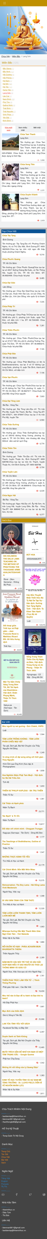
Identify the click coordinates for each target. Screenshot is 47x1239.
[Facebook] (16, 1194)
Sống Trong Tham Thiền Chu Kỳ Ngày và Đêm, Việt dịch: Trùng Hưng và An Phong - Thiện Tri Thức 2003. (35, 663)
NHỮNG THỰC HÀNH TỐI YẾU (16, 856)
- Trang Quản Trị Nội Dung (12, 1135)
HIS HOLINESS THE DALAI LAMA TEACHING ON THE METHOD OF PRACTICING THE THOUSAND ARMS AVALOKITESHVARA (11, 565)
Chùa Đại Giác (8, 282)
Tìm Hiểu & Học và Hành (13, 860)
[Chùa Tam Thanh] (11, 142)
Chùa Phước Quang (11, 259)
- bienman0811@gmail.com (13, 1119)
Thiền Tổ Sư (8, 794)
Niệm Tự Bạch (9, 807)
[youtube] (3, 1194)
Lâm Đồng (7, 286)
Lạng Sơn (24, 137)
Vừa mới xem (8, 128)
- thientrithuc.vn (8, 1209)
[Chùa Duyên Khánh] (11, 202)
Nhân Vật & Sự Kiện (11, 937)
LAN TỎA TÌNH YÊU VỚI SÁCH (16, 1023)
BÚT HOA (30, 554)
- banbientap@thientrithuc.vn (13, 1116)
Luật (29, 620)
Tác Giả (4, 1154)
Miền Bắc (16, 56)
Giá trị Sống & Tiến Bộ (12, 1015)
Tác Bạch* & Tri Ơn (11, 816)
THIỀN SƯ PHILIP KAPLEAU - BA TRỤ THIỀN (22, 790)
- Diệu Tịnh (6, 1212)
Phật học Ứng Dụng (11, 1058)
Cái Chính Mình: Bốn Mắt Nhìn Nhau (18, 869)
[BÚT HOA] (35, 537)
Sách (3, 1162)
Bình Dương (8, 239)
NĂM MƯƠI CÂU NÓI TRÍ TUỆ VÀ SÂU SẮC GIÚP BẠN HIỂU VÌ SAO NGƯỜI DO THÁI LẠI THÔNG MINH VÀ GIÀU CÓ (22, 965)
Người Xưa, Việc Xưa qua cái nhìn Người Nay (22, 971)
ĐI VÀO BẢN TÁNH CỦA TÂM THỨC (18, 900)
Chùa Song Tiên (27, 164)
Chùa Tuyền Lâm (9, 471)
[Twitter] (30, 1194)
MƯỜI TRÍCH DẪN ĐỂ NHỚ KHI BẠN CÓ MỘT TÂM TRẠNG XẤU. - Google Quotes (22, 1053)
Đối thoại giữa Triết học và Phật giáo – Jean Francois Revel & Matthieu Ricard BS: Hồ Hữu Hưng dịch (11, 633)
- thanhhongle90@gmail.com (13, 1121)
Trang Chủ (5, 1151)
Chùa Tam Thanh (27, 134)
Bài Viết (4, 1159)
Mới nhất (37, 127)
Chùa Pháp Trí (8, 306)
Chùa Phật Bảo (9, 353)
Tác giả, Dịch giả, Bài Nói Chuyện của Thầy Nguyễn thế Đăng (21, 747)
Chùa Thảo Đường (10, 424)
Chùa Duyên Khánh (29, 194)
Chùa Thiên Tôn (9, 448)
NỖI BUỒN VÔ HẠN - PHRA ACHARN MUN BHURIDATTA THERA (21, 948)
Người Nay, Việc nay (11, 891)
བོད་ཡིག (4, 1186)
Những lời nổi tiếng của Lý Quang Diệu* (20, 1067)
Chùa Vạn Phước (10, 377)
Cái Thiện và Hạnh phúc (13, 803)
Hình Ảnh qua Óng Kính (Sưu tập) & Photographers (18, 765)
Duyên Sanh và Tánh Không (14, 1036)
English (4, 1181)
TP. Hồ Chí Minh (10, 263)
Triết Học (7, 646)
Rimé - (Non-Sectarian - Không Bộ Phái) (11, 582)
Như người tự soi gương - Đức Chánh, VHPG (22, 726)
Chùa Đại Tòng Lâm (11, 401)
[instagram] (44, 1194)
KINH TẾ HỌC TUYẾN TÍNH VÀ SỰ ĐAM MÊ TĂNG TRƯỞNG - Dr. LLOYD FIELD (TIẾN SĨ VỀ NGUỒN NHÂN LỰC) (22, 1083)
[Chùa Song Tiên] (11, 172)
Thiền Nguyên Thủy (11, 953)
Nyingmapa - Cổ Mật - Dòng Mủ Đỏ (35, 676)
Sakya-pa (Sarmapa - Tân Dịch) (10, 708)
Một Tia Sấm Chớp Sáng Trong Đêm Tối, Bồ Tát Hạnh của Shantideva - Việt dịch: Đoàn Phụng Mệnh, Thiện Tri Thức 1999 (11, 691)
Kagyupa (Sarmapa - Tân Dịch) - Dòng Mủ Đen (23, 832)
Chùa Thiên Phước (10, 330)
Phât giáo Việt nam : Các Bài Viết (17, 987)
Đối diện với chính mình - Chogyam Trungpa (22, 828)
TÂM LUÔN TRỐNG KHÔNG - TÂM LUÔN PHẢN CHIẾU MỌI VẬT (20, 740)
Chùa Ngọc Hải (9, 495)
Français (5, 1183)
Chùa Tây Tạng (9, 235)
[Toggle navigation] (4, 3)
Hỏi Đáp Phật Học (10, 1002)
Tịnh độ (6, 782)
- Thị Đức (5, 1215)
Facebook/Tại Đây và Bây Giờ (15, 1027)
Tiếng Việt (5, 1178)
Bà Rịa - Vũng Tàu (10, 404)
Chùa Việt (5, 56)
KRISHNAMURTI (34, 558)
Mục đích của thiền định (13, 1011)
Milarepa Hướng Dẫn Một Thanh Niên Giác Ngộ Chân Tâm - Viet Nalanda (21, 932)
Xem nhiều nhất (22, 128)
